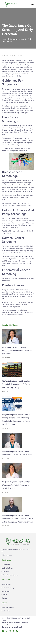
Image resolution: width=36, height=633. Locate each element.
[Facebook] (3, 631)
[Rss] (17, 631)
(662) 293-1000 (28, 312)
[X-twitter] (6, 631)
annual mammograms (20, 182)
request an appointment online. (14, 315)
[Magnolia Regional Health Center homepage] (11, 4)
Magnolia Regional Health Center (15, 305)
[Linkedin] (13, 631)
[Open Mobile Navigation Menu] (32, 3)
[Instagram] (10, 631)
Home (4, 39)
